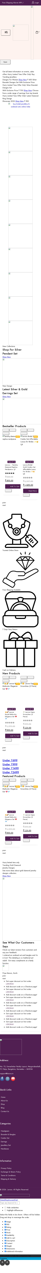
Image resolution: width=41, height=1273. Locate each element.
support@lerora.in (6, 1073)
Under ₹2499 (11, 772)
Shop (3, 1104)
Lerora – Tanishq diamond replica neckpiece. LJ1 (11, 467)
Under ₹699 (10, 760)
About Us (4, 1100)
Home (3, 1097)
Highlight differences (14, 1210)
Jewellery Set (6, 1145)
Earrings (4, 1141)
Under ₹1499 (11, 768)
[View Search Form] (6, 32)
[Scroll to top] (2, 1263)
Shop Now (23, 80)
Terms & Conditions (8, 1175)
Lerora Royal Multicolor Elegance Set (11, 714)
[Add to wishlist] (6, 430)
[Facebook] (2, 1079)
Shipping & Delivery (8, 1179)
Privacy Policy (6, 1168)
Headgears (5, 1131)
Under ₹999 (10, 764)
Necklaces (5, 1149)
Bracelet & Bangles (8, 1134)
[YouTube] (13, 1079)
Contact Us (5, 1111)
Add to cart (14, 486)
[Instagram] (7, 1079)
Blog (2, 1108)
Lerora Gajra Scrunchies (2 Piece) (29, 714)
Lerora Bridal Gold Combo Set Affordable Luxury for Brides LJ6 (29, 469)
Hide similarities (12, 1207)
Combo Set (5, 1138)
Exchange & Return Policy (11, 1172)
